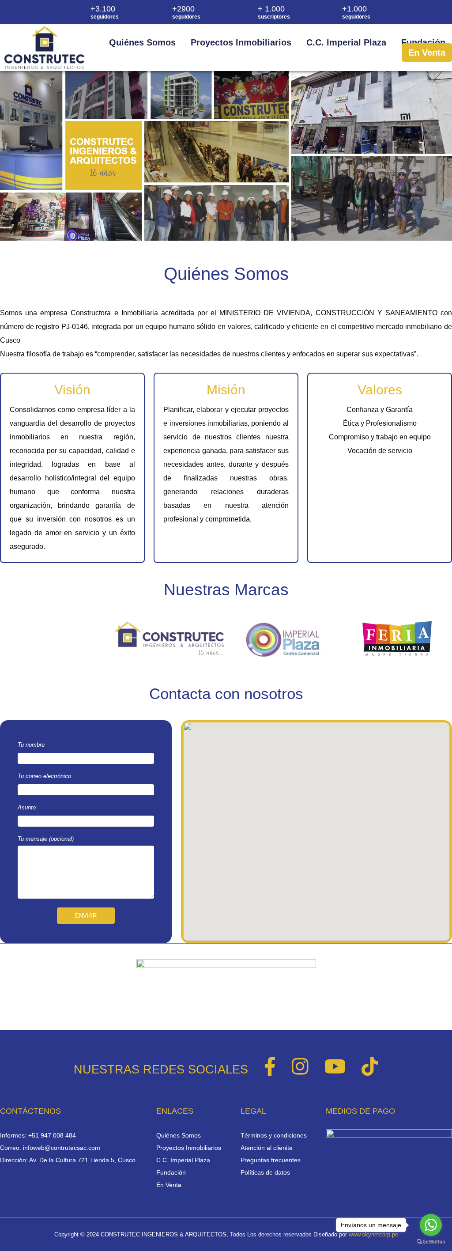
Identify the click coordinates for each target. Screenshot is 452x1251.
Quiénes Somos (142, 42)
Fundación (423, 42)
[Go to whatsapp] (431, 1225)
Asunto (27, 807)
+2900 (186, 12)
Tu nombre (31, 744)
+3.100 (104, 12)
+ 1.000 (274, 12)
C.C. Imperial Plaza (346, 42)
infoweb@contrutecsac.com (61, 1147)
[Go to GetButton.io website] (431, 1242)
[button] (316, 826)
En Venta (426, 52)
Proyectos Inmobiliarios (241, 42)
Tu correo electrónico (44, 776)
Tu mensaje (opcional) (46, 838)
